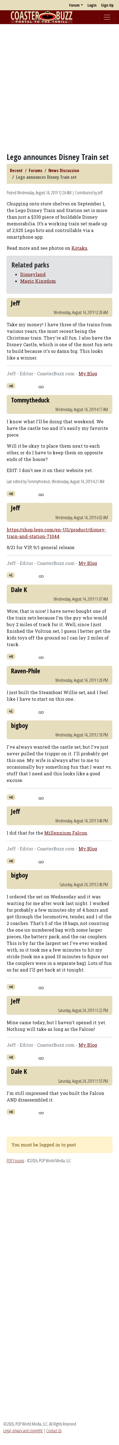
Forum (74, 5)
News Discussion (63, 170)
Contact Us (53, 1431)
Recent (16, 170)
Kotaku (79, 248)
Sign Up (107, 5)
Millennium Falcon (65, 833)
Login (92, 5)
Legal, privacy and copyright (23, 1431)
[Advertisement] (59, 88)
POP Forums (15, 1161)
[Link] (41, 386)
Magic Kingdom (38, 281)
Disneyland (33, 274)
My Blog (88, 373)
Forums (35, 170)
